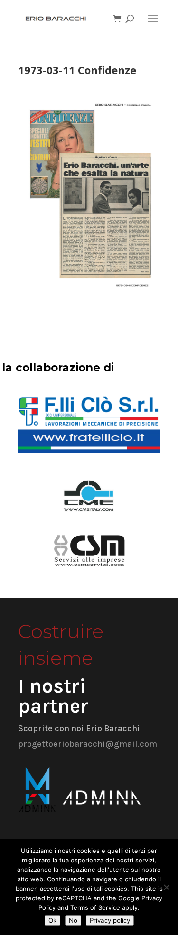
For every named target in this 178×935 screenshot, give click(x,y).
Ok (52, 920)
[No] (166, 887)
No (73, 920)
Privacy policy (110, 920)
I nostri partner (53, 696)
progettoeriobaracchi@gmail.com (87, 744)
